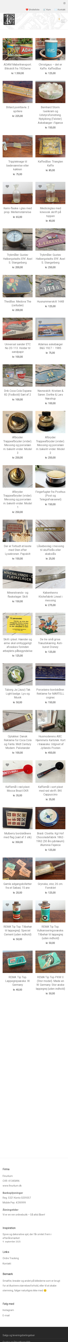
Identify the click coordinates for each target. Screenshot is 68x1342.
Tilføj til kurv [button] (11, 73)
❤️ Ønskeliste (32, 10)
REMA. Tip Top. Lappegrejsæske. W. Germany (17, 981)
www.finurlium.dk (12, 1185)
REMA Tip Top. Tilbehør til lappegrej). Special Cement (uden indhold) (17, 930)
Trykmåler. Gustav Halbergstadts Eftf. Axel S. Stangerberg (17, 258)
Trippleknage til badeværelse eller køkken (17, 165)
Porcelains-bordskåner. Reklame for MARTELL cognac (50, 693)
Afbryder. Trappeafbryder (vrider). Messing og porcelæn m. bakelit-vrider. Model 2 (50, 445)
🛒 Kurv (47, 10)
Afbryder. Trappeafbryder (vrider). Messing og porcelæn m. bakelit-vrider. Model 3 (17, 445)
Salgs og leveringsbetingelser (19, 1335)
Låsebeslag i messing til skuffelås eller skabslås (50, 550)
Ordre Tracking (11, 1258)
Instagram (8, 1310)
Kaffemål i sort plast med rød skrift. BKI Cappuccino (50, 790)
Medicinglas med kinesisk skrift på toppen (50, 212)
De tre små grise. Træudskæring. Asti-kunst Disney (50, 643)
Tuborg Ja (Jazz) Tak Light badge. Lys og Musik (17, 693)
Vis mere (25, 73)
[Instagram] (64, 3)
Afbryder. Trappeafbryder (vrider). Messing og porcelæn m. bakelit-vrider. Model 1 (17, 499)
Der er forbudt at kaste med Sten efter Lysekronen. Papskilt (17, 550)
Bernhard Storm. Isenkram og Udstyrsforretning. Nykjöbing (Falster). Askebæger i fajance (50, 115)
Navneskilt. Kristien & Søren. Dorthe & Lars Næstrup (50, 394)
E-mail (6, 1315)
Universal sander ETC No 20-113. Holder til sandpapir (18, 348)
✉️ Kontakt (59, 10)
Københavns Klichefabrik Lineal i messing (50, 596)
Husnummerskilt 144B (50, 301)
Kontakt (7, 1263)
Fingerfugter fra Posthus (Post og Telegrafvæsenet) (50, 495)
